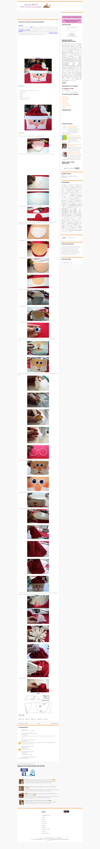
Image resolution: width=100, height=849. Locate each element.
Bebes (80, 43)
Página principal (45, 833)
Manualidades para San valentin (72, 67)
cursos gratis (65, 46)
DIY (81, 47)
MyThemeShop (39, 839)
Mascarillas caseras (65, 69)
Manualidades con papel (68, 55)
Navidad (44, 827)
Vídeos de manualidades (75, 230)
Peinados (80, 71)
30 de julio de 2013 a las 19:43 (27, 751)
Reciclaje (79, 75)
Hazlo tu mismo (68, 52)
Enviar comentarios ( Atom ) (29, 764)
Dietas (78, 47)
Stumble (41, 719)
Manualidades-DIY (46, 815)
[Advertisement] (28, 15)
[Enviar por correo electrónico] (19, 715)
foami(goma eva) (73, 50)
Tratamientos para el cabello (69, 79)
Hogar (43, 817)
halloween (79, 50)
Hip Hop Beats (65, 839)
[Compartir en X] (22, 715)
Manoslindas (64, 96)
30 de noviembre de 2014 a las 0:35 (28, 757)
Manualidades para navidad (72, 64)
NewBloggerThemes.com (56, 839)
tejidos (68, 76)
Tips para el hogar (76, 227)
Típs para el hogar (46, 829)
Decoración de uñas (78, 46)
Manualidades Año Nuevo (76, 53)
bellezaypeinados (65, 98)
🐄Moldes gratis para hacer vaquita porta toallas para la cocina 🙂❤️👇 (39, 779)
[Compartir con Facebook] (23, 715)
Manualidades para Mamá (72, 63)
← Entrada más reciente (22, 723)
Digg (46, 719)
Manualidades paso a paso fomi (74, 68)
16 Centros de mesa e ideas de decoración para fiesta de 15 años (75, 153)
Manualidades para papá (67, 214)
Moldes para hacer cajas (77, 69)
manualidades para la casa (72, 207)
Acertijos (69, 43)
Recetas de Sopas (72, 75)
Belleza (43, 821)
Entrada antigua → (55, 723)
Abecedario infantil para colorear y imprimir (73, 126)
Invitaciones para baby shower (74, 135)
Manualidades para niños (69, 65)
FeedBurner (74, 36)
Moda (70, 69)
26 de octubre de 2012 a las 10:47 (28, 740)
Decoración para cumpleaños (69, 47)
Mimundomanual (65, 100)
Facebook (22, 719)
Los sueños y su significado (73, 197)
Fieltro (76, 49)
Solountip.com (49, 838)
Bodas (63, 45)
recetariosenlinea (65, 103)
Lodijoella (64, 107)
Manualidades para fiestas (69, 60)
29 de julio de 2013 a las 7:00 (27, 746)
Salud (64, 76)
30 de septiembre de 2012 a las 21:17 (29, 733)
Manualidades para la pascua (75, 61)
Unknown (23, 741)
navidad (77, 71)
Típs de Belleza (74, 76)
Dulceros (64, 49)
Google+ (34, 719)
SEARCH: (64, 237)
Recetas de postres (73, 223)
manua (70, 53)
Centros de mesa (74, 45)
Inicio (39, 723)
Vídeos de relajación (72, 80)
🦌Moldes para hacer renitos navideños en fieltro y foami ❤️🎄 (37, 800)
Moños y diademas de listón (68, 71)
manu (68, 53)
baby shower (75, 43)
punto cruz (75, 72)
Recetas (80, 72)
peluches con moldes (67, 72)
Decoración (71, 46)
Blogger (76, 92)
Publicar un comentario (23, 758)
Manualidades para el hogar (74, 59)
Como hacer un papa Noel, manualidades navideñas (31, 22)
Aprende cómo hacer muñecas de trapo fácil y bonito (75, 145)
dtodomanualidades (66, 105)
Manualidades (65, 102)
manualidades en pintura (75, 56)
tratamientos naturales (76, 77)
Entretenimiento (70, 49)
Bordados (67, 45)
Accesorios (64, 43)
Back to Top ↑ (50, 840)
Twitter (28, 719)
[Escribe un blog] (20, 715)
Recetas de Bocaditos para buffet (70, 73)
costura (80, 45)
